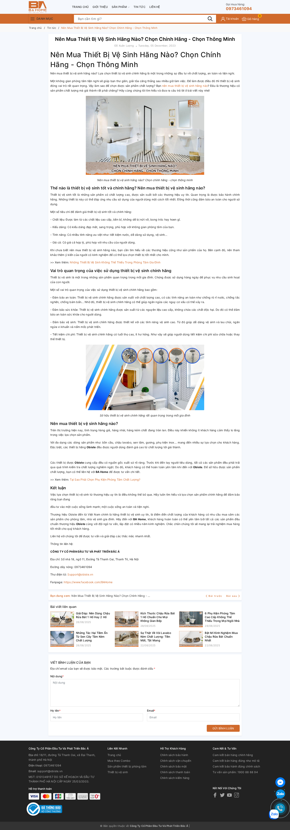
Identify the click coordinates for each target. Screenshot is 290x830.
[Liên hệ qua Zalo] (280, 794)
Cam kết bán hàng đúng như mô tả (236, 760)
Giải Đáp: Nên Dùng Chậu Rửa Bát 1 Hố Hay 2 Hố (93, 615)
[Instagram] (236, 795)
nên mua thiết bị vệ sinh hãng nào (185, 85)
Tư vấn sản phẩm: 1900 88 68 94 (235, 772)
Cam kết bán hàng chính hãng (233, 755)
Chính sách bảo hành (174, 755)
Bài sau (231, 595)
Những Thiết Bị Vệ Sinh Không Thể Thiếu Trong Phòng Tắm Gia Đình (115, 262)
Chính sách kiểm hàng (175, 777)
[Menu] (33, 18)
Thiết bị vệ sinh (118, 772)
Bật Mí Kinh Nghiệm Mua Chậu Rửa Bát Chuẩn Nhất (221, 636)
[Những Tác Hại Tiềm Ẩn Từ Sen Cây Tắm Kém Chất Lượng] (62, 639)
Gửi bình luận (223, 728)
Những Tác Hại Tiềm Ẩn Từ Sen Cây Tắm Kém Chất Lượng (92, 636)
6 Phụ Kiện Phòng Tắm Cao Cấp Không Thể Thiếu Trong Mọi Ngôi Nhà (222, 617)
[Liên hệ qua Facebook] (280, 781)
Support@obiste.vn (80, 574)
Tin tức (139, 6)
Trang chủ (80, 6)
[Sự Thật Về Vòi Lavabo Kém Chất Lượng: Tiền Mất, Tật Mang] (126, 639)
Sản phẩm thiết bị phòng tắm (127, 766)
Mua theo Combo (119, 760)
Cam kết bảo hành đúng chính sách (236, 766)
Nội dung (57, 676)
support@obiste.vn (50, 771)
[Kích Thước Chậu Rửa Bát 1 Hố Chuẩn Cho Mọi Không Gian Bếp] (126, 619)
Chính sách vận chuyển (175, 760)
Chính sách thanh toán (175, 772)
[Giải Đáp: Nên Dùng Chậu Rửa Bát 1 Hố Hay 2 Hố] (62, 619)
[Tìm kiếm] (210, 19)
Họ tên (55, 710)
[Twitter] (222, 795)
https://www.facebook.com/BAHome (88, 582)
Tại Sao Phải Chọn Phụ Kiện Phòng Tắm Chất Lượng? (105, 479)
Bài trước (216, 595)
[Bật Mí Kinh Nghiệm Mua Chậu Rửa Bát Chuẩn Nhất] (191, 639)
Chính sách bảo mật (173, 766)
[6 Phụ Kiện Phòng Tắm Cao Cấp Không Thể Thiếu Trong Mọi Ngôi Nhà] (191, 619)
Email (151, 710)
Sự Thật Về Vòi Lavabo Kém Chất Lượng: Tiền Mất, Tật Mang (155, 636)
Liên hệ (154, 6)
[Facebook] (215, 795)
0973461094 (239, 7)
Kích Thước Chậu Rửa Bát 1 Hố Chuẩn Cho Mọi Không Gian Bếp (157, 617)
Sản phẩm (120, 6)
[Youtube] (229, 795)
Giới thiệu (100, 6)
